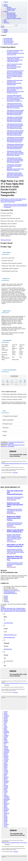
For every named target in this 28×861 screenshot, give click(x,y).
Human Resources (11, 8)
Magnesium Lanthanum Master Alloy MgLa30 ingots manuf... (14, 134)
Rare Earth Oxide (11, 13)
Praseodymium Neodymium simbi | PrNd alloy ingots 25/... (15, 92)
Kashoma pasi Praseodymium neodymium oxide (14, 83)
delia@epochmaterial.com (12, 590)
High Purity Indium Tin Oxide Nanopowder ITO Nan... (14, 558)
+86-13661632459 (8, 623)
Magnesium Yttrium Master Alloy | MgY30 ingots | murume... (15, 154)
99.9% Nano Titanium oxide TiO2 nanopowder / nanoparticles (12, 445)
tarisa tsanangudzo (11, 500)
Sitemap (3, 607)
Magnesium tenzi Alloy (9, 611)
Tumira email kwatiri (6, 239)
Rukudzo (9, 7)
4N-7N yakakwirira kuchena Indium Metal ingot (14, 67)
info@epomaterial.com (9, 592)
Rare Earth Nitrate (11, 17)
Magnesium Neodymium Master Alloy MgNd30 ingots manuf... (15, 141)
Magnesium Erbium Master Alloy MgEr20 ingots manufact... (15, 107)
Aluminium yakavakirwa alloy (8, 608)
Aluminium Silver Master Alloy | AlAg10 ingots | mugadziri (12, 442)
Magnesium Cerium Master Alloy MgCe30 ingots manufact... (15, 161)
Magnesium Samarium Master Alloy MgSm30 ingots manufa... (15, 127)
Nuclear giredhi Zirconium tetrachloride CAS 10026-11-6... (15, 100)
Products (6, 11)
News (5, 19)
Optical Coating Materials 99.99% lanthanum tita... (15, 530)
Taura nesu (6, 22)
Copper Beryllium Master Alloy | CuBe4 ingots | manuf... (15, 60)
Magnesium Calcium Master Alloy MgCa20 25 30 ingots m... (15, 169)
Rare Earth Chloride (12, 15)
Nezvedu (6, 6)
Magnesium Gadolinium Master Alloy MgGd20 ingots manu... (14, 147)
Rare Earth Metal (11, 14)
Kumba (5, 4)
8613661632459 (10, 593)
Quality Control (11, 10)
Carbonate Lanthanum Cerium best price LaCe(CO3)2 (15, 54)
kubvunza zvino (4, 579)
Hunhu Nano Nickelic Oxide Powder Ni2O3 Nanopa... (14, 518)
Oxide (5, 32)
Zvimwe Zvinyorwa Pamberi (14, 18)
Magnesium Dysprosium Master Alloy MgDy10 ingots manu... (15, 113)
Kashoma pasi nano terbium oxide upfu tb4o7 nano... (15, 504)
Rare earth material (8, 609)
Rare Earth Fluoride (21, 611)
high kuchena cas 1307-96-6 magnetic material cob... (15, 545)
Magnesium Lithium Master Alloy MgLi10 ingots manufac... (15, 176)
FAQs (5, 21)
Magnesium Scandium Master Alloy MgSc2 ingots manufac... (14, 120)
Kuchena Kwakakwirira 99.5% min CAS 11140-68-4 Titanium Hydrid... (14, 76)
